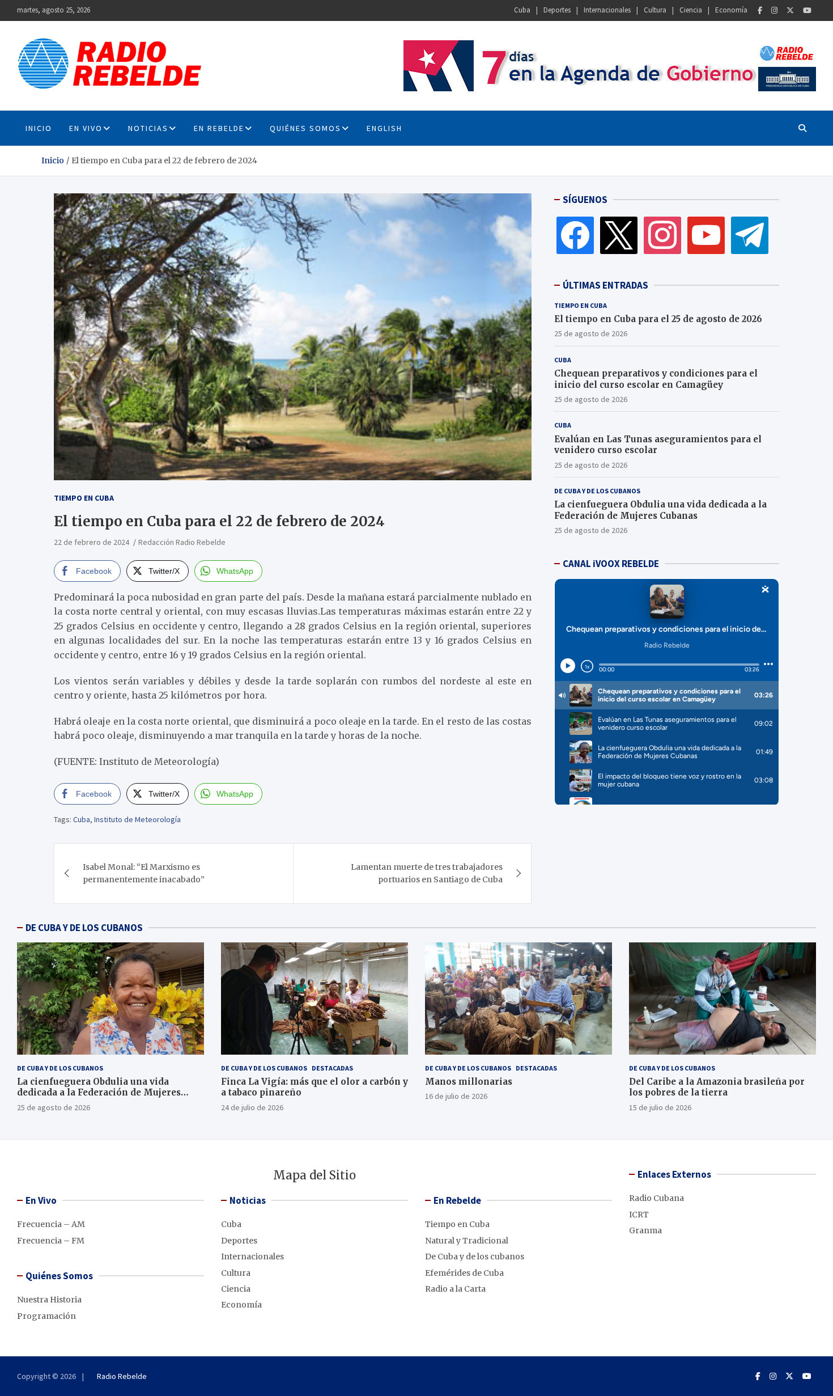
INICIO (39, 128)
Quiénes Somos (305, 128)
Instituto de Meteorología (137, 819)
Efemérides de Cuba (464, 1273)
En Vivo (86, 128)
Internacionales (607, 10)
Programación (46, 1316)
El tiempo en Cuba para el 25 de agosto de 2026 (658, 319)
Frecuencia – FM (50, 1241)
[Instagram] (774, 10)
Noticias (148, 128)
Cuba (522, 10)
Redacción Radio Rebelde (182, 542)
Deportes (557, 10)
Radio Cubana (656, 1198)
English (384, 128)
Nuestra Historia (49, 1300)
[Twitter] (790, 10)
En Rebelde (219, 128)
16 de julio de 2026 (456, 1096)
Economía (731, 10)
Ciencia (690, 10)
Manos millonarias (468, 1081)
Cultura (655, 10)
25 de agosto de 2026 (590, 333)
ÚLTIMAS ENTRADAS (605, 285)
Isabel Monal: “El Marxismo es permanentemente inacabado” (144, 873)
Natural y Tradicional (466, 1241)
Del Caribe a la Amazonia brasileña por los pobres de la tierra (717, 1087)
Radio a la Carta (455, 1289)
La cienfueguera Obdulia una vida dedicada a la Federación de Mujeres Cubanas (660, 510)
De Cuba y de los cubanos (597, 491)
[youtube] (706, 235)
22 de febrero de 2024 (91, 542)
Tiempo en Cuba (84, 498)
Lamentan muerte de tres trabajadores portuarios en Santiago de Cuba (427, 873)
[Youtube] (807, 10)
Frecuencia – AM (51, 1224)
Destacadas (332, 1068)
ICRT (639, 1214)
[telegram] (749, 235)
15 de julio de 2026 (660, 1107)
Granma (645, 1230)
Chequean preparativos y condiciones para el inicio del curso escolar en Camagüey (656, 379)
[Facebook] (760, 10)
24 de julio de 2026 (252, 1107)
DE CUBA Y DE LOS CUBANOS (84, 927)
